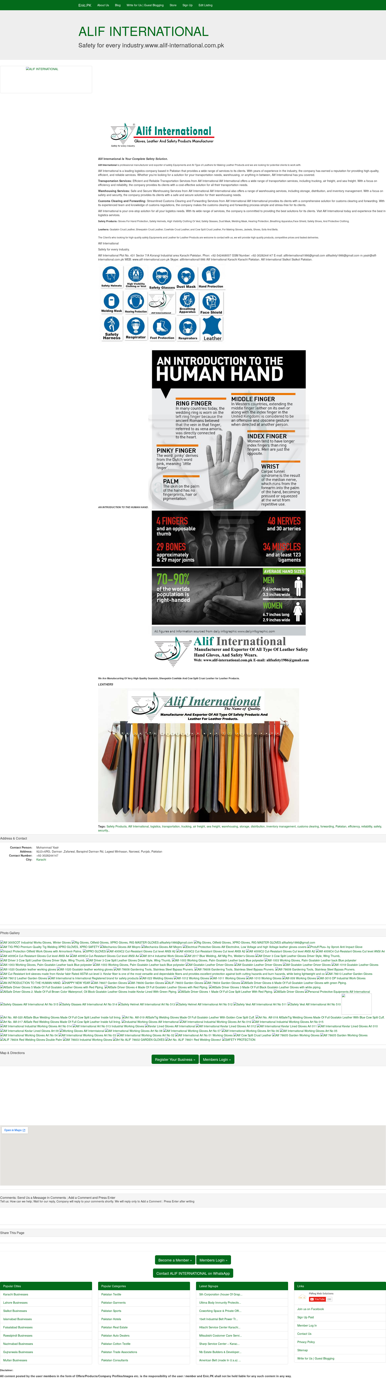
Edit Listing (206, 5)
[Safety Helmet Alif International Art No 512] (204, 1004)
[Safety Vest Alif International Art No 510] (314, 1004)
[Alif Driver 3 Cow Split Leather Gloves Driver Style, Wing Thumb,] (297, 955)
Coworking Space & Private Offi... (220, 1311)
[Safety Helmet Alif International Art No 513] (147, 1004)
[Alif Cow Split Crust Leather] (252, 1035)
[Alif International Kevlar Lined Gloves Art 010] (348, 1026)
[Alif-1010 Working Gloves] (264, 978)
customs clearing (308, 826)
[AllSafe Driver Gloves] (289, 991)
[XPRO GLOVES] (95, 951)
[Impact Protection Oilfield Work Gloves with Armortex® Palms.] (41, 951)
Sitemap (302, 1350)
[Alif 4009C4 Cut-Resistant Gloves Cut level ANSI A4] (350, 951)
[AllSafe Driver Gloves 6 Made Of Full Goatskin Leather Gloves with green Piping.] (294, 982)
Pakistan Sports (111, 1311)
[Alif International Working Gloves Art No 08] (134, 1030)
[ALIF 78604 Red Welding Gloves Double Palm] (31, 1039)
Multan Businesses (15, 1360)
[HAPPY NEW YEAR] (76, 982)
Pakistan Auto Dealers (115, 1335)
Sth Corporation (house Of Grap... (220, 1294)
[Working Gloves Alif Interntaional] (82, 1030)
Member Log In (307, 1325)
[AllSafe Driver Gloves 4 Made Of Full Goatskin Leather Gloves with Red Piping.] (157, 987)
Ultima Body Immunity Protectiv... (220, 1302)
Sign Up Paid (305, 1317)
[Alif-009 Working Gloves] (299, 978)
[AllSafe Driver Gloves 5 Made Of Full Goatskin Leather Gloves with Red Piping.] (52, 987)
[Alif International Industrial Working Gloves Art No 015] (287, 1021)
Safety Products (117, 826)
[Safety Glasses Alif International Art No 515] (29, 1004)
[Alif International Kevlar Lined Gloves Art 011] (287, 1026)
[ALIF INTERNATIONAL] (46, 79)
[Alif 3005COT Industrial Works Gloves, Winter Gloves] (36, 942)
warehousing (230, 826)
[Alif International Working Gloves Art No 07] (192, 1030)
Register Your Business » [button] (175, 1059)
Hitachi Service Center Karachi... (219, 1327)
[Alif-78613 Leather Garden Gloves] (348, 973)
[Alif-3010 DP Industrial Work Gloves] (341, 978)
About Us (103, 5)
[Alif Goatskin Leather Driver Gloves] (210, 964)
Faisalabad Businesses (18, 1327)
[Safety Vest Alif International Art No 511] (260, 1004)
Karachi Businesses (15, 1294)
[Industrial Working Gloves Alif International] (151, 1021)
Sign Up (188, 5)
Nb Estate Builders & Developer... (220, 1352)
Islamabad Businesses (17, 1319)
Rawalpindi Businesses (17, 1335)
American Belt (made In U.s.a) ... (220, 1360)
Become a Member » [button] (175, 1259)
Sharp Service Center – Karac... (219, 1344)
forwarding (327, 826)
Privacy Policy (306, 1342)
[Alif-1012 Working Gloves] (192, 978)
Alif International (138, 826)
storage (244, 826)
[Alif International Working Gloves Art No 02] (146, 1035)
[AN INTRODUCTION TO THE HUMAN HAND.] (31, 982)
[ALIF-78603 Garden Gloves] (184, 982)
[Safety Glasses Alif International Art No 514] (88, 1004)
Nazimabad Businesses (18, 1344)
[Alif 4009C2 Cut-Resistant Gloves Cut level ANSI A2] (141, 951)
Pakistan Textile (111, 1294)
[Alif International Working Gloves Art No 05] (308, 1030)
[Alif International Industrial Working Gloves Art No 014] (36, 1026)
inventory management (281, 826)
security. (103, 830)
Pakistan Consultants (114, 1360)
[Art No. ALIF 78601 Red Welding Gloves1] (193, 1039)
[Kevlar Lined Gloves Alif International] (170, 1026)
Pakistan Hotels (111, 1319)
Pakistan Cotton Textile (115, 1344)
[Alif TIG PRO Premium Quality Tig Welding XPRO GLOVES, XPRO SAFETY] (50, 946)
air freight (199, 826)
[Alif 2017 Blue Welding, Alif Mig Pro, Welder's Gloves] (219, 955)
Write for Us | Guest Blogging (145, 5)
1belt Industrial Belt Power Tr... (218, 1319)
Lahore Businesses (15, 1302)
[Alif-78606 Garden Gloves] (146, 982)
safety (377, 826)
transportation (171, 826)
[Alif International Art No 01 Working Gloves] (204, 1035)
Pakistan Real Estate (114, 1327)
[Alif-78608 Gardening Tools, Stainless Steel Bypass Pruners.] (154, 969)
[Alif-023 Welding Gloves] (156, 978)
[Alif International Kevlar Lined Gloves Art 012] (226, 1026)
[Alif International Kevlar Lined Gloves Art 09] (30, 1030)
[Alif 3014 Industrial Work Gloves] (162, 955)
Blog (118, 5)
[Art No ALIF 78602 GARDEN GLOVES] (139, 1039)
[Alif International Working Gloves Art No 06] (251, 1030)
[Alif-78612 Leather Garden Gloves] (24, 978)
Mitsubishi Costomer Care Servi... (220, 1335)
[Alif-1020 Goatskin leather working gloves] (28, 969)
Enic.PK (84, 5)
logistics (155, 826)
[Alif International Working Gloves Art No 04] (29, 1035)
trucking (186, 826)
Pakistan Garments (113, 1302)
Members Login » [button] (217, 1059)
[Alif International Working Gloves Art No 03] (88, 1035)
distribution (258, 826)
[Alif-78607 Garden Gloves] (109, 982)
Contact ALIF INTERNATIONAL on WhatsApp (193, 1273)
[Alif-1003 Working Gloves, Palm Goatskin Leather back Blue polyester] (218, 960)
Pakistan (341, 826)
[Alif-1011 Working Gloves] (228, 978)
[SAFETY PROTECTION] (238, 1039)
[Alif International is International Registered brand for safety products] (93, 978)
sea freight (213, 826)
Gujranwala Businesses (18, 1352)
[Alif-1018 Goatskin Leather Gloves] (355, 964)
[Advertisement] (242, 94)
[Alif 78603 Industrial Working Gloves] (88, 1039)
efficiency (354, 826)
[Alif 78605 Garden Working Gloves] (296, 1035)
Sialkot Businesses (15, 1311)
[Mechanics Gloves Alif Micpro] (120, 946)
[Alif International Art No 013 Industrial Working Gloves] (109, 1026)
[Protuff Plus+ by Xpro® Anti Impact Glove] (334, 946)
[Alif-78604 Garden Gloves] (222, 982)
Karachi (41, 859)
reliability (366, 826)
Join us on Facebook (310, 1309)
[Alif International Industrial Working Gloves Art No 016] (216, 1021)
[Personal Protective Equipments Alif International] (337, 991)
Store (173, 5)
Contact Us (304, 1334)
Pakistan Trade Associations (119, 1352)
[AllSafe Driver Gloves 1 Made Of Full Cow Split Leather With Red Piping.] (226, 991)
